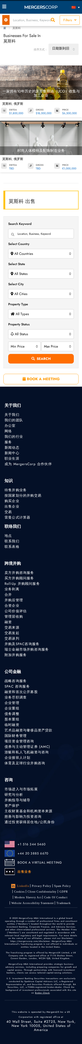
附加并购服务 (16, 655)
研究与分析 (14, 794)
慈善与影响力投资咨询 (23, 816)
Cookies (19, 891)
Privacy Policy (41, 886)
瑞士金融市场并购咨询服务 (27, 649)
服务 (8, 442)
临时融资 (12, 724)
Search (44, 358)
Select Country (18, 244)
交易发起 (12, 633)
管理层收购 (14, 616)
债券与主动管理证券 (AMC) (27, 746)
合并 (8, 594)
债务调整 (12, 714)
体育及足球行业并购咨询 (25, 763)
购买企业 (12, 501)
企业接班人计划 (17, 757)
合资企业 (12, 605)
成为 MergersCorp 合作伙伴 (28, 464)
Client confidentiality (42, 891)
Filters (68, 20)
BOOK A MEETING (43, 379)
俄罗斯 (18, 103)
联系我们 (12, 541)
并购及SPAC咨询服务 (22, 644)
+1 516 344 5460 (32, 844)
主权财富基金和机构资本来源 (29, 811)
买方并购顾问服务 (19, 578)
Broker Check (42, 992)
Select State (16, 264)
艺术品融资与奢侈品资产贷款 (29, 730)
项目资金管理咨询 (19, 741)
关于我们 (12, 414)
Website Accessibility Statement (32, 903)
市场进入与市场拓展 (21, 789)
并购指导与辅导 (17, 800)
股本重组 (12, 719)
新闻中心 (12, 453)
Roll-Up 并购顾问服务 (22, 583)
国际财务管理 (16, 735)
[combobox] (64, 49)
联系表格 (12, 546)
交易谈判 (12, 638)
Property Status (19, 324)
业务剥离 (12, 589)
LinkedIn (23, 886)
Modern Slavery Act (28, 897)
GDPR (63, 891)
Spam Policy (62, 886)
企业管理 (12, 703)
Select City (16, 284)
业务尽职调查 (16, 697)
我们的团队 (14, 420)
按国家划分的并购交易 (23, 495)
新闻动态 (12, 447)
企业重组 (12, 708)
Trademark (63, 903)
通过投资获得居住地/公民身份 (30, 822)
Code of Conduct (55, 897)
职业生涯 (12, 458)
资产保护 (12, 805)
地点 (8, 535)
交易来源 (12, 627)
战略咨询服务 (16, 681)
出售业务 (24, 871)
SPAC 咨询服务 (17, 686)
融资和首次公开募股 (21, 692)
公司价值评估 (16, 611)
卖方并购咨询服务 (19, 572)
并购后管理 (14, 600)
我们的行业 (14, 436)
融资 (8, 622)
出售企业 (12, 506)
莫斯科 (7, 103)
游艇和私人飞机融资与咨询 (27, 752)
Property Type (18, 304)
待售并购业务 (16, 490)
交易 (8, 512)
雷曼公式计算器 (17, 517)
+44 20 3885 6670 (33, 853)
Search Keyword (19, 223)
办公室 (10, 425)
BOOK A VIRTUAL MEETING (40, 862)
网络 (8, 431)
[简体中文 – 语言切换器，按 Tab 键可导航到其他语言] (70, 7)
